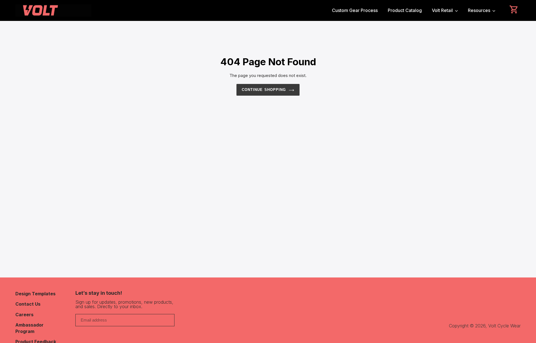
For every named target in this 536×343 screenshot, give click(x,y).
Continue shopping (264, 90)
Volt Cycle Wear (504, 325)
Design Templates (35, 293)
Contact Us (27, 304)
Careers (24, 314)
